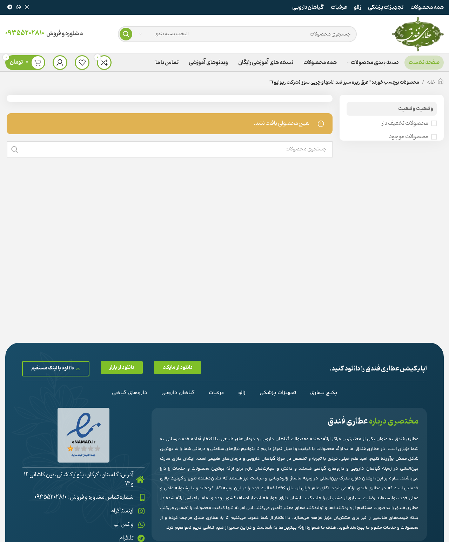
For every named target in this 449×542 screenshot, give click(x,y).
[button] (177, 367)
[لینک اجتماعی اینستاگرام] (27, 7)
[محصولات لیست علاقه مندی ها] (82, 63)
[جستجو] (126, 34)
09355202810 (24, 33)
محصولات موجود (408, 137)
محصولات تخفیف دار (404, 123)
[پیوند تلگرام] (9, 7)
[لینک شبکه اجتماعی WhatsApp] (18, 7)
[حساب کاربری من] (60, 63)
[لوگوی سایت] (418, 34)
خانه (431, 82)
